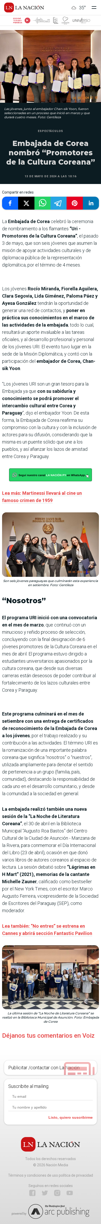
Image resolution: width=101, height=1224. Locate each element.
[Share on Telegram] (59, 203)
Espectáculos (50, 131)
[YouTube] (70, 1193)
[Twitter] (45, 1193)
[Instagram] (57, 1193)
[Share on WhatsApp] (42, 203)
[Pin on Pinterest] (75, 203)
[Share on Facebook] (10, 203)
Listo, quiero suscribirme (70, 1117)
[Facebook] (32, 1193)
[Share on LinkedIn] (91, 203)
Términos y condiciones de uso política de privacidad (50, 1175)
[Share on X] (26, 203)
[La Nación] (24, 7)
